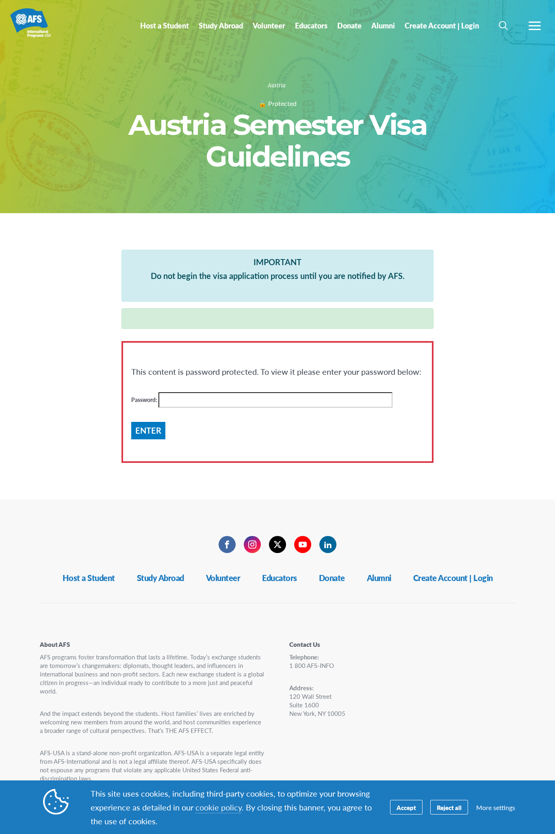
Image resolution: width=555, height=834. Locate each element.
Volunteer (223, 577)
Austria (277, 85)
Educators (279, 577)
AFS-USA (35, 27)
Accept (406, 807)
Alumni (379, 577)
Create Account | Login (453, 577)
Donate (332, 577)
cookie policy (218, 807)
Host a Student (89, 577)
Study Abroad (160, 577)
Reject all (449, 807)
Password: (144, 399)
